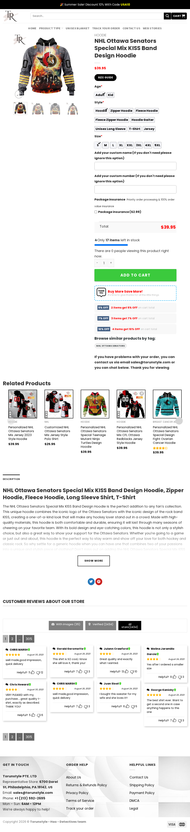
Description (11, 479)
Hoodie (100, 35)
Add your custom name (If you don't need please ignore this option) (132, 155)
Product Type (50, 28)
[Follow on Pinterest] (98, 581)
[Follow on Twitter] (91, 581)
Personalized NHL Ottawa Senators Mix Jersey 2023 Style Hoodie (21, 433)
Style (99, 102)
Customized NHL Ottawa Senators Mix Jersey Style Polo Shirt (57, 433)
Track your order (106, 28)
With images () (67, 624)
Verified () (102, 624)
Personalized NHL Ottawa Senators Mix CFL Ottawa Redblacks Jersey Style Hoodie (129, 435)
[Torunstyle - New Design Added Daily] (14, 16)
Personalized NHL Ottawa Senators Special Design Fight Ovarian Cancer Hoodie (165, 435)
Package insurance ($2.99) (119, 212)
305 (29, 639)
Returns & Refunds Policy (86, 785)
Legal (134, 808)
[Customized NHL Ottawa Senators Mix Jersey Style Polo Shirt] (59, 404)
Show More (93, 561)
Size (98, 136)
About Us (73, 777)
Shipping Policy (142, 785)
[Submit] (167, 16)
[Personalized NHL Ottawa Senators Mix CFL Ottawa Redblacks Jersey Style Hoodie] (131, 404)
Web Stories (152, 28)
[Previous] (19, 66)
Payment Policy (142, 792)
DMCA (134, 800)
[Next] (73, 66)
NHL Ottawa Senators (110, 345)
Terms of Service (80, 800)
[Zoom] (19, 94)
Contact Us (131, 28)
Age (98, 86)
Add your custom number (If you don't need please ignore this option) (134, 178)
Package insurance (109, 199)
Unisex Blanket (78, 28)
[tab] (11, 479)
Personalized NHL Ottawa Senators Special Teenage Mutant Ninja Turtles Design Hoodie (93, 437)
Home (32, 28)
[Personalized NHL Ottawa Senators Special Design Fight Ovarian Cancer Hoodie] (167, 404)
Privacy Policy (77, 792)
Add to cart (135, 275)
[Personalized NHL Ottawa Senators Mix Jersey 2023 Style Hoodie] (23, 404)
